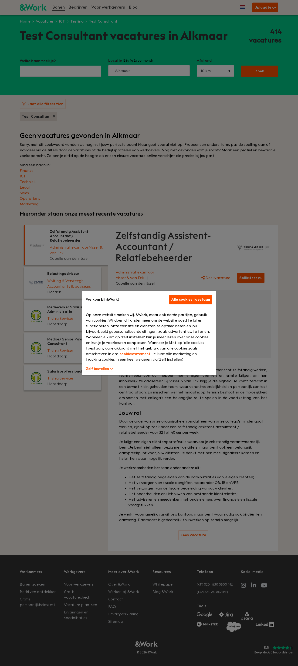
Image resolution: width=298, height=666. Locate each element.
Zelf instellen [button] (98, 369)
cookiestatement (134, 354)
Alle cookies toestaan (190, 299)
